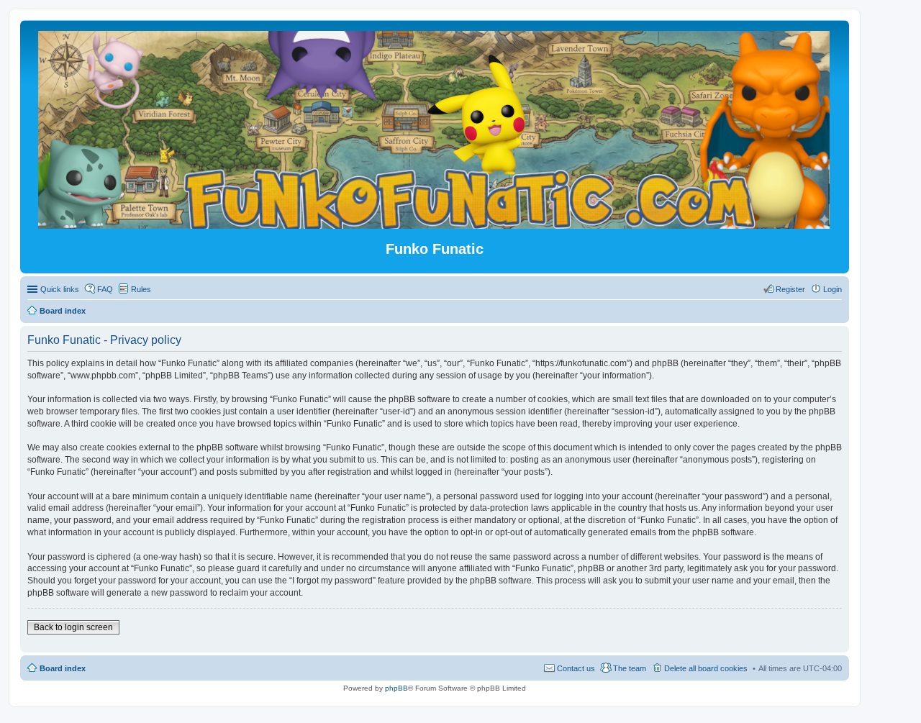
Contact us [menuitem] (576, 668)
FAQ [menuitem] (105, 289)
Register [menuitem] (790, 289)
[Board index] (435, 222)
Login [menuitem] (832, 289)
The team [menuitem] (629, 668)
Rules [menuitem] (141, 289)
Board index (63, 668)
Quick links (59, 289)
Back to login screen (73, 627)
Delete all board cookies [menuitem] (706, 668)
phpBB (396, 688)
